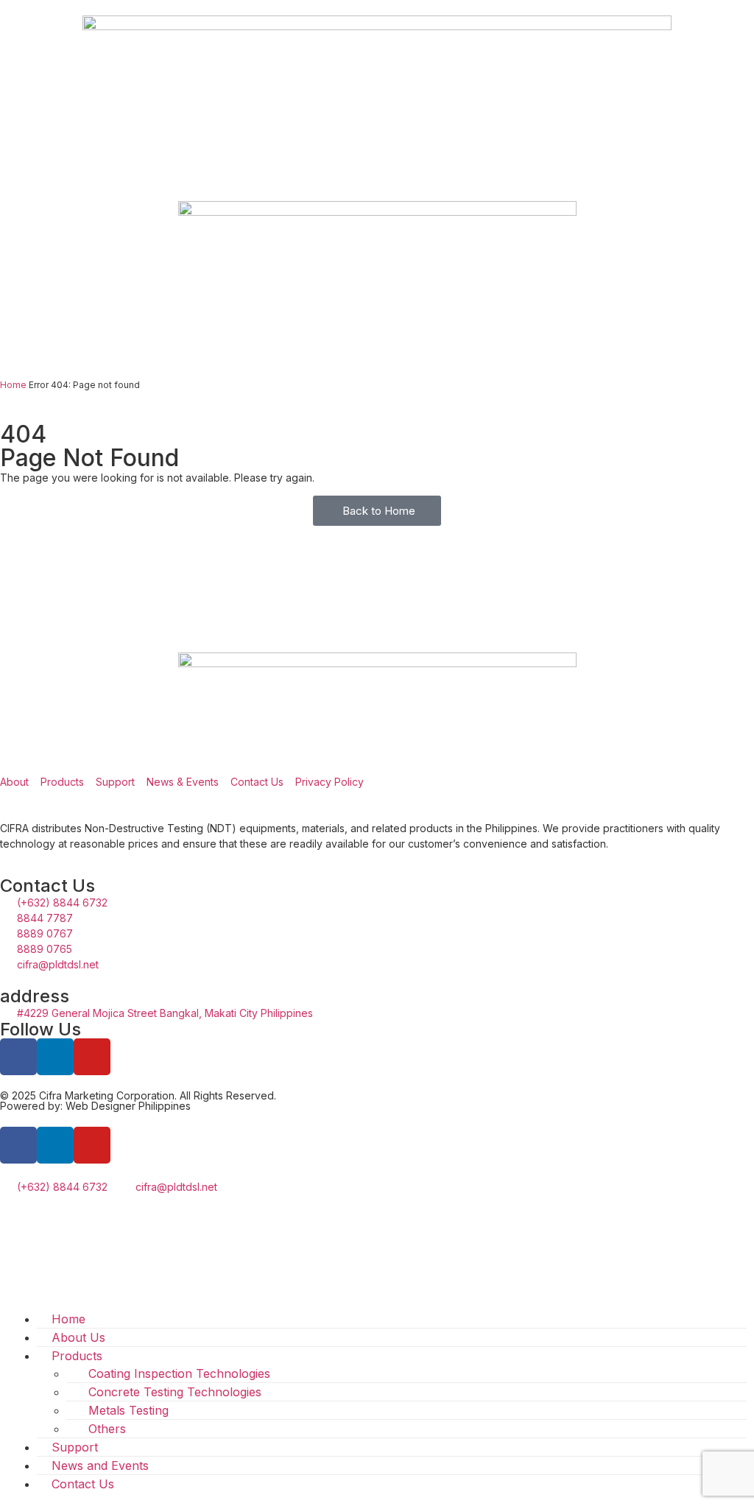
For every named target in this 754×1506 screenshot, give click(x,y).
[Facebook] (18, 1145)
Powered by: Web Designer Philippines (95, 1105)
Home (13, 384)
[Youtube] (92, 1056)
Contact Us (83, 1484)
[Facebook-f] (18, 1056)
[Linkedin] (55, 1056)
